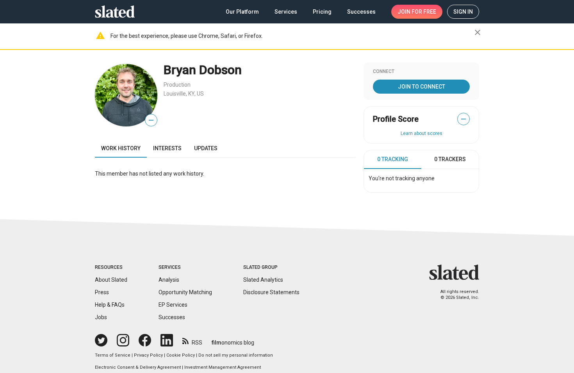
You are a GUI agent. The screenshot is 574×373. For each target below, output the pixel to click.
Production (177, 85)
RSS (197, 342)
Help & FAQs (110, 305)
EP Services (173, 305)
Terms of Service (112, 355)
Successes (172, 317)
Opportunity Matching (185, 292)
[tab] (392, 159)
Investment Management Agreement (222, 367)
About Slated (111, 280)
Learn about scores (421, 133)
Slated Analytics (263, 280)
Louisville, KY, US (184, 94)
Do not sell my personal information (235, 355)
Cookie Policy (180, 355)
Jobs (101, 317)
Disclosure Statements (271, 292)
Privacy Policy (148, 355)
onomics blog (233, 342)
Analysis (169, 280)
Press (102, 292)
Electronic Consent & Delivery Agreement (138, 367)
